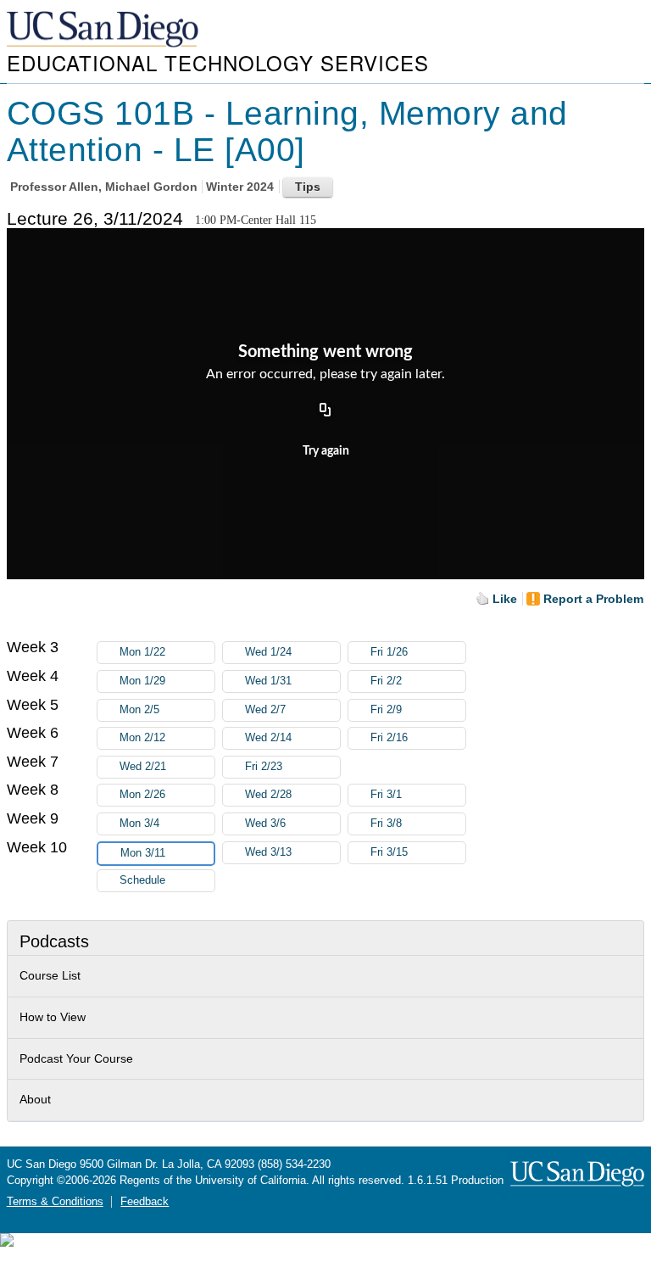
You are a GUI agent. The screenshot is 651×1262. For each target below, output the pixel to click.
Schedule (142, 880)
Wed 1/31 (268, 681)
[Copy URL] (325, 410)
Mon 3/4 (139, 823)
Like (504, 599)
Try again (326, 451)
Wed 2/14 (268, 738)
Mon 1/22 (142, 652)
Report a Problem (593, 599)
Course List (50, 975)
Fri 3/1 (386, 795)
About (35, 1099)
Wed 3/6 (265, 823)
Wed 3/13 (268, 852)
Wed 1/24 (268, 652)
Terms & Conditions (55, 1202)
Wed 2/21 (143, 767)
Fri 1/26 (389, 652)
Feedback (144, 1202)
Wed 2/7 (265, 710)
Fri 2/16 (389, 738)
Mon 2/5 (139, 710)
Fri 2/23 (263, 767)
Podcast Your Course (76, 1058)
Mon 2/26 (142, 795)
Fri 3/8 (386, 823)
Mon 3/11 (142, 853)
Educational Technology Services (218, 62)
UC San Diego (104, 30)
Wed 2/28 (268, 795)
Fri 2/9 (386, 710)
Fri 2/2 (386, 681)
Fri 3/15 (389, 852)
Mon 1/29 (142, 681)
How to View (52, 1017)
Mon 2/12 (142, 738)
